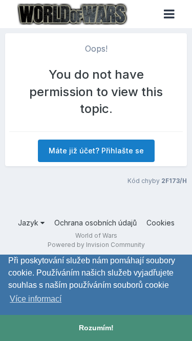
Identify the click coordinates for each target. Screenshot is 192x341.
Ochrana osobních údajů (95, 222)
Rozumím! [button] (96, 328)
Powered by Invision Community (96, 244)
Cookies (160, 222)
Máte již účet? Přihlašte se (96, 150)
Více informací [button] (35, 298)
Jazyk (29, 222)
